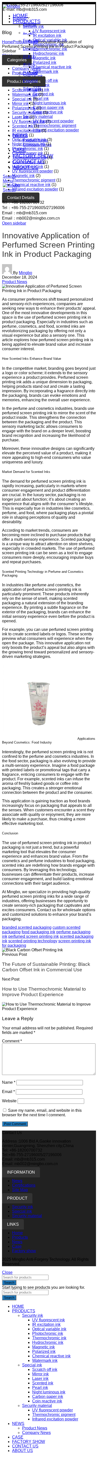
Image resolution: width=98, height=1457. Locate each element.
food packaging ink (38, 932)
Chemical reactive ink (31, 185)
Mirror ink (20, 103)
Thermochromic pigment (54, 125)
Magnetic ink (23, 175)
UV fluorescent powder (53, 121)
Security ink (22, 1207)
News (17, 1181)
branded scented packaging (27, 927)
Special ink (22, 99)
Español (30, 81)
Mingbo (25, 273)
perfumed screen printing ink (33, 936)
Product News (14, 282)
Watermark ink (24, 94)
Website (9, 1101)
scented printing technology (32, 941)
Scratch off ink (44, 1369)
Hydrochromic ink (27, 166)
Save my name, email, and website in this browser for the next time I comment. (42, 1112)
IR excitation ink (26, 130)
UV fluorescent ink (28, 121)
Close (7, 1272)
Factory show (24, 1251)
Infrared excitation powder (56, 130)
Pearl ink (41, 98)
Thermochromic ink (29, 157)
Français (30, 41)
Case (17, 1246)
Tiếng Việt (32, 89)
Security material (38, 116)
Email (8, 1091)
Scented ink (43, 94)
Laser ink (20, 117)
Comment (12, 1041)
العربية (28, 33)
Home (7, 42)
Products (20, 1237)
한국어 (29, 65)
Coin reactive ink (48, 112)
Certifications (23, 1185)
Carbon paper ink (48, 107)
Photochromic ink (27, 148)
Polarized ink (23, 108)
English (19, 18)
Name (8, 1082)
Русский (30, 73)
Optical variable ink (29, 139)
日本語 (29, 57)
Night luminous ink (49, 103)
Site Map (20, 1190)
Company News (36, 1432)
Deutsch (30, 49)
